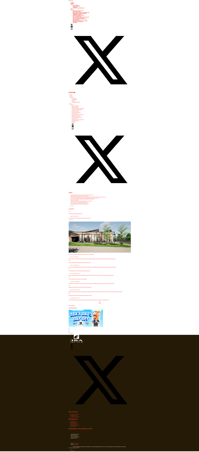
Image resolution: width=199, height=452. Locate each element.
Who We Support (77, 11)
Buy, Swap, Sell (76, 19)
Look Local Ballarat (78, 10)
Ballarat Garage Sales (76, 115)
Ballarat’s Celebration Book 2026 (81, 12)
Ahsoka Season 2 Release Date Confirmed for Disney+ (80, 195)
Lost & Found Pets (77, 16)
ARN (71, 449)
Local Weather (76, 6)
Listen (72, 2)
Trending (75, 7)
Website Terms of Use (75, 425)
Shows (72, 3)
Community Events (77, 14)
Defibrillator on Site (78, 21)
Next (100, 302)
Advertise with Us (74, 415)
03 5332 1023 (76, 444)
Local (72, 9)
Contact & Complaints (75, 414)
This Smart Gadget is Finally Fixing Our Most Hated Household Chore (82, 194)
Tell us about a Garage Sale (80, 18)
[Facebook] (72, 27)
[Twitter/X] (100, 89)
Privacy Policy (73, 421)
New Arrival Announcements (80, 13)
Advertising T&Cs (74, 423)
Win (71, 8)
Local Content (73, 426)
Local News (75, 5)
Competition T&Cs (74, 422)
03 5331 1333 (76, 443)
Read (72, 4)
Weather (75, 22)
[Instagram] (72, 29)
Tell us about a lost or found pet (81, 17)
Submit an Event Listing (78, 15)
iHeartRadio (73, 450)
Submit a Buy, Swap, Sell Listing (80, 20)
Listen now (71, 92)
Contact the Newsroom (76, 102)
